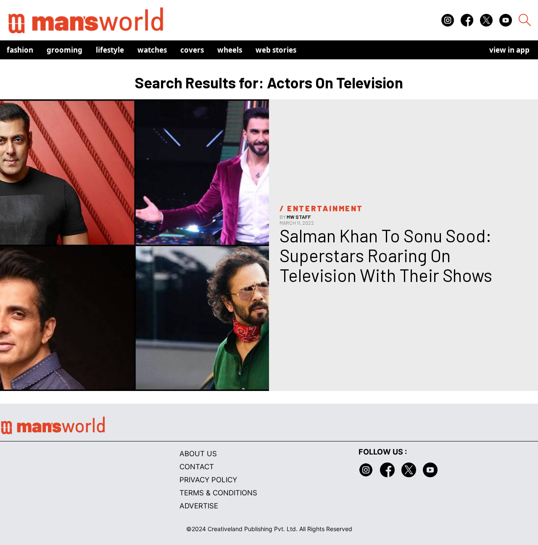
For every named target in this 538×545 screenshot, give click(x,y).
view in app (509, 50)
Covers (192, 50)
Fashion (20, 50)
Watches (152, 50)
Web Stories (276, 50)
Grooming (64, 50)
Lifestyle (110, 50)
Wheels (229, 50)
